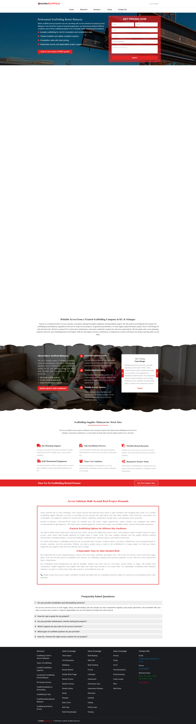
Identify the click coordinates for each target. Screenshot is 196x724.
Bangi (64, 693)
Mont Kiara (117, 688)
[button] (122, 373)
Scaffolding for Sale (44, 694)
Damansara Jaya (94, 684)
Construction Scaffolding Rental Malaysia (46, 676)
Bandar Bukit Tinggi (69, 674)
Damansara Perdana (95, 688)
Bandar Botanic (68, 670)
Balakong (65, 665)
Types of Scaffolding (44, 663)
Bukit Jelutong (93, 665)
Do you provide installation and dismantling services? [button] (61, 603)
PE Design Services (44, 682)
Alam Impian (66, 655)
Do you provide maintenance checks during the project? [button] (62, 621)
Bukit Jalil (91, 660)
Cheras (90, 670)
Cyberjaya (91, 674)
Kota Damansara (119, 670)
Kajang (90, 702)
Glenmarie (91, 693)
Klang (115, 660)
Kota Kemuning (119, 674)
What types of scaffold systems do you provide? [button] (59, 632)
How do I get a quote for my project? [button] (53, 616)
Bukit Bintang (92, 655)
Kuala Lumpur (118, 679)
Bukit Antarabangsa (69, 712)
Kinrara (116, 655)
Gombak (91, 698)
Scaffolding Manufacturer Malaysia (46, 700)
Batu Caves (66, 702)
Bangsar (65, 698)
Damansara (92, 679)
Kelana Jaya (92, 707)
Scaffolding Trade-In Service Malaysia (44, 657)
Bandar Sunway (68, 684)
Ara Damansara (68, 660)
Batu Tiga (65, 707)
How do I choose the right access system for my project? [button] (62, 637)
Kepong (91, 712)
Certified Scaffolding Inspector (44, 669)
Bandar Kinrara (67, 679)
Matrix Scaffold (62, 721)
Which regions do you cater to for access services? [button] (60, 626)
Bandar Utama (67, 688)
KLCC (115, 665)
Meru (115, 684)
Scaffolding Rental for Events (44, 708)
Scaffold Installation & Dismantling (44, 688)
